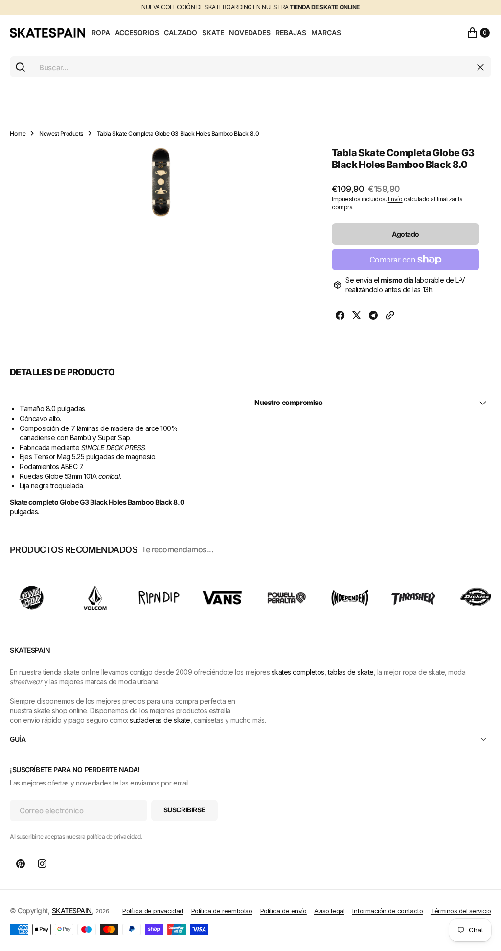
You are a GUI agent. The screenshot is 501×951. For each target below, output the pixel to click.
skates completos (298, 672)
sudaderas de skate (160, 720)
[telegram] (373, 316)
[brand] (32, 597)
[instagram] (42, 864)
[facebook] (340, 316)
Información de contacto (387, 911)
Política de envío (283, 911)
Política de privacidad (152, 911)
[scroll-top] (484, 895)
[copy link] (390, 316)
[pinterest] (20, 864)
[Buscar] (20, 67)
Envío (395, 199)
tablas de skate (351, 672)
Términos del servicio (461, 911)
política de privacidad (113, 836)
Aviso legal (329, 911)
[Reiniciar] (480, 67)
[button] (478, 33)
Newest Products (61, 133)
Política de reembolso (221, 911)
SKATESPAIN (72, 910)
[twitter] (356, 316)
